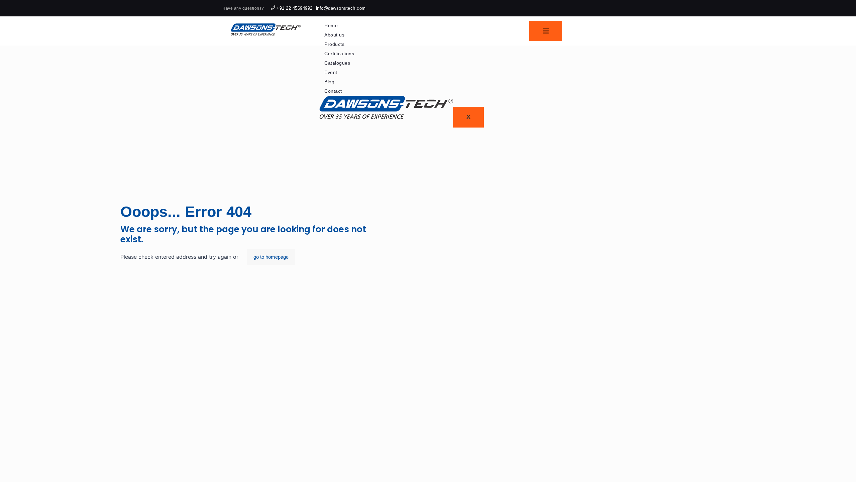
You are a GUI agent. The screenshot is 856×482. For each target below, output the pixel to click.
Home (331, 25)
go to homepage (271, 257)
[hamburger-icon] (545, 31)
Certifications (339, 53)
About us (334, 34)
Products (334, 44)
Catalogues (337, 63)
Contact (333, 91)
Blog (329, 81)
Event (330, 72)
